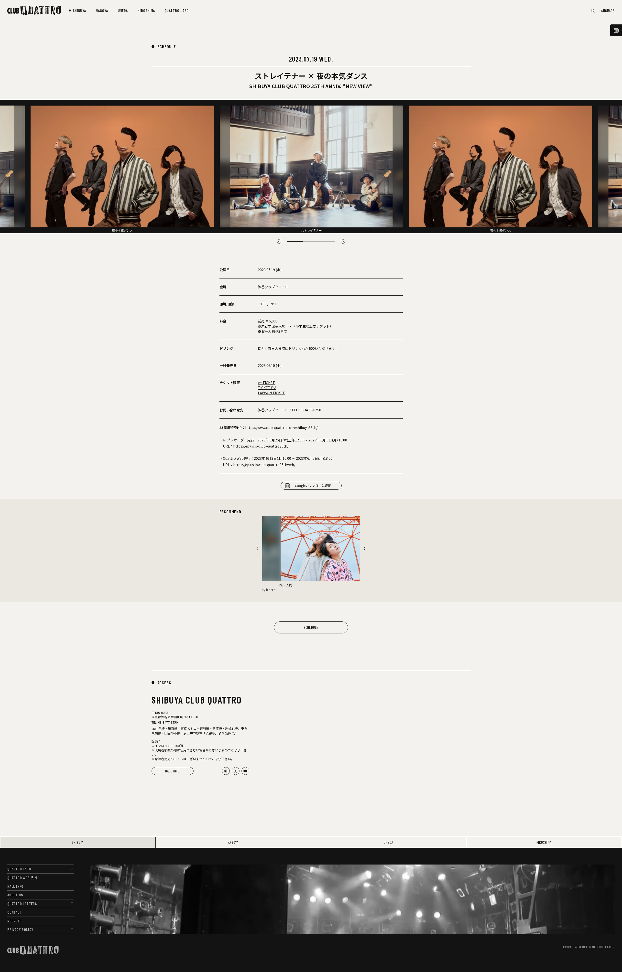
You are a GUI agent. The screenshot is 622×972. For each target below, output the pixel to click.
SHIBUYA (78, 842)
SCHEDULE (166, 46)
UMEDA (388, 842)
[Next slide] (343, 241)
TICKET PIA (267, 387)
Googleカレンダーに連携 (313, 485)
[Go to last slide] (279, 241)
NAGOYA (233, 842)
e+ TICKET (266, 382)
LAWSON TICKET (271, 392)
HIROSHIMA (544, 842)
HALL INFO (172, 771)
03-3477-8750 (310, 409)
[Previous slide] (257, 548)
